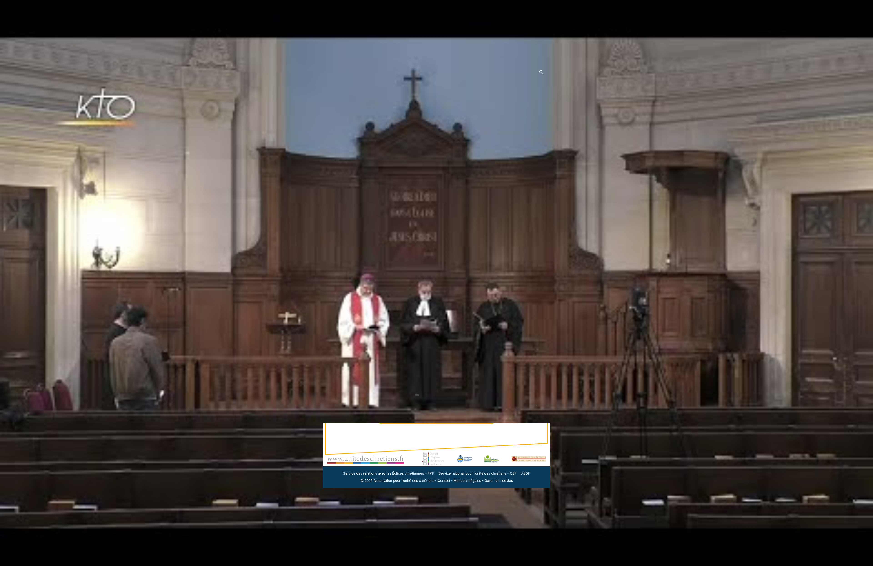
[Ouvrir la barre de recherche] (541, 72)
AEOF (525, 473)
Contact (444, 480)
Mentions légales (467, 480)
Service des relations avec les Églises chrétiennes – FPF (388, 473)
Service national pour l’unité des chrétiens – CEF (478, 473)
